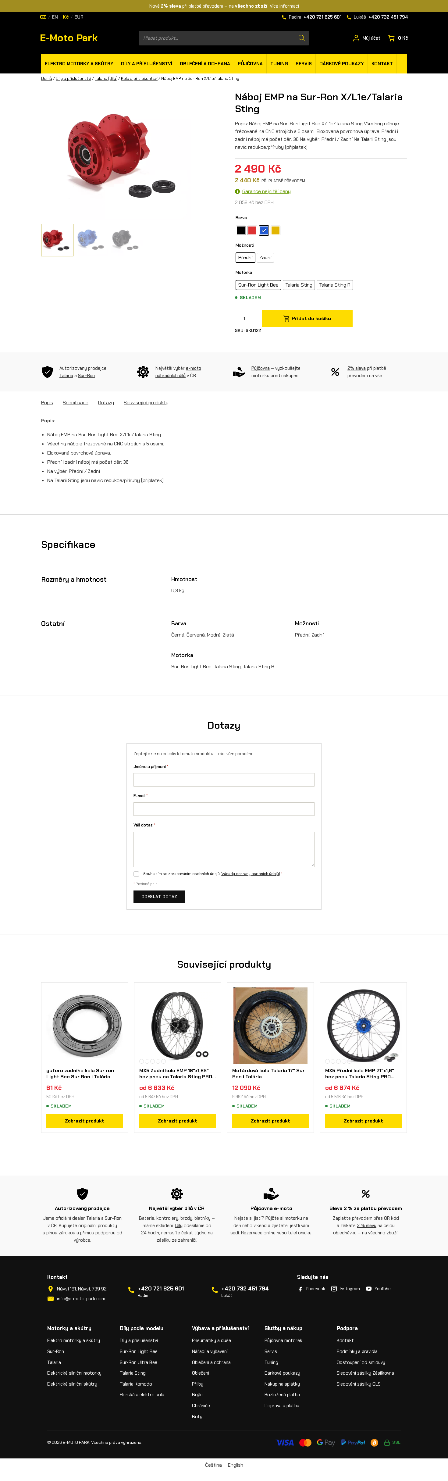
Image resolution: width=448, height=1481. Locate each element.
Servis (271, 1351)
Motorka (244, 272)
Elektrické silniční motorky (74, 1373)
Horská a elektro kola (142, 1395)
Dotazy (106, 402)
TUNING (279, 64)
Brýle (197, 1395)
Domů (46, 78)
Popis (47, 402)
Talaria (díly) (106, 78)
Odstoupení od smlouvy (361, 1362)
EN (55, 17)
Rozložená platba (282, 1395)
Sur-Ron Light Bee (139, 1351)
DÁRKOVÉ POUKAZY (341, 64)
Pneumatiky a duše (211, 1340)
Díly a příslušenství (73, 78)
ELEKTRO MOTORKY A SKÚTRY (79, 64)
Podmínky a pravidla (357, 1351)
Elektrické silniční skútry (72, 1384)
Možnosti (245, 245)
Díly (179, 1225)
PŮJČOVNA (250, 64)
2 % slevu (366, 1225)
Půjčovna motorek (283, 1340)
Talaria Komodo (136, 1384)
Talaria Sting (133, 1373)
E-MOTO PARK (76, 1442)
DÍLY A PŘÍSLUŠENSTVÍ (146, 64)
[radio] (240, 230)
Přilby (197, 1384)
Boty (197, 1417)
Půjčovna (260, 368)
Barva (241, 217)
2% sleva (356, 368)
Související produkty (146, 402)
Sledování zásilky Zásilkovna (365, 1373)
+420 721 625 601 (161, 1288)
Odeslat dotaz (159, 896)
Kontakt (345, 1340)
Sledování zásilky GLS (359, 1384)
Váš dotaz (144, 825)
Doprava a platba (282, 1406)
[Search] (301, 38)
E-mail (140, 795)
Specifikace (75, 402)
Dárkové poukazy (282, 1373)
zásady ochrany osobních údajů (250, 873)
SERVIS (304, 64)
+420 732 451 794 (245, 1288)
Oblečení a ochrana (211, 1362)
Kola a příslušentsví (139, 78)
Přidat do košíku (311, 318)
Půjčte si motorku (283, 1218)
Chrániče (201, 1406)
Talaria (66, 376)
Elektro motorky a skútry (73, 1340)
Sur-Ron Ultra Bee (138, 1362)
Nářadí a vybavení (210, 1351)
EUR (79, 17)
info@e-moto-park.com (81, 1299)
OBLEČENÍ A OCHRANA (205, 64)
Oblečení (200, 1373)
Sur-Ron (86, 376)
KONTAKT (382, 64)
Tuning (271, 1362)
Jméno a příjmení (150, 766)
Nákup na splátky (282, 1384)
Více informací (284, 6)
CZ (43, 17)
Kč (66, 17)
